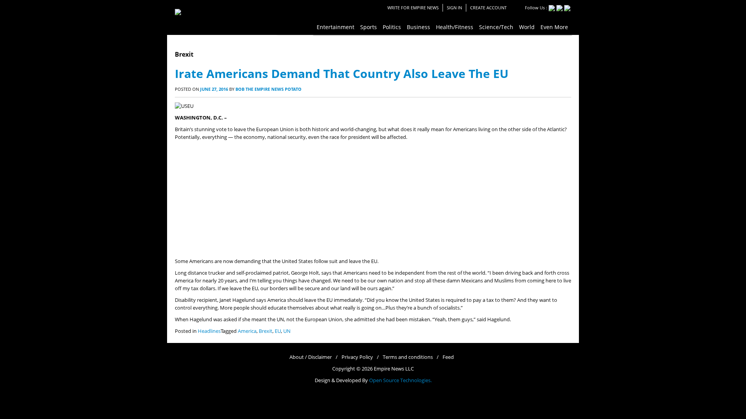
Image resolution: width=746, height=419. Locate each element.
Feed (448, 357)
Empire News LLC (394, 368)
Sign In (454, 7)
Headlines (209, 331)
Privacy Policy (357, 357)
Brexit (265, 331)
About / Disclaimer (310, 357)
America (247, 331)
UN (287, 331)
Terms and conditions (408, 357)
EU (278, 331)
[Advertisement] (373, 199)
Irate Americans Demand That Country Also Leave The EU (342, 73)
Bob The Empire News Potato (268, 89)
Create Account (488, 7)
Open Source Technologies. (400, 380)
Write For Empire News (413, 7)
